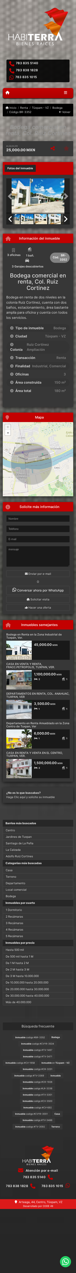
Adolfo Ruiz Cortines (19, 856)
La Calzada (13, 850)
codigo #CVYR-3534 (37, 1043)
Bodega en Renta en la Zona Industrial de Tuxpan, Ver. (34, 636)
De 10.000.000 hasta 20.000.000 (27, 982)
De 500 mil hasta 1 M (19, 956)
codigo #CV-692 (37, 1107)
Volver (65, 112)
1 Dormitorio (14, 910)
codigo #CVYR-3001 (31, 1113)
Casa (9, 870)
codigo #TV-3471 (37, 1056)
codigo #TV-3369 (29, 1075)
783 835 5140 (27, 63)
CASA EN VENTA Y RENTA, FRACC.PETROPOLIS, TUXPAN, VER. (30, 665)
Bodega (57, 108)
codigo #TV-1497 (37, 1050)
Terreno (11, 876)
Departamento (15, 883)
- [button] (8, 432)
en (56, 1062)
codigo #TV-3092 (30, 1126)
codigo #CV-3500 (37, 1101)
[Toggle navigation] (65, 93)
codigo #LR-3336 (37, 1088)
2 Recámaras (14, 916)
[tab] (20, 168)
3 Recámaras (14, 923)
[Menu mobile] (7, 92)
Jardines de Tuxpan (19, 837)
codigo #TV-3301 (37, 1094)
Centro (10, 830)
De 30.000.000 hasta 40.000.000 (27, 995)
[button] (11, 196)
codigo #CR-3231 (37, 1069)
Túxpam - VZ (40, 108)
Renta (24, 108)
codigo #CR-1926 (37, 1082)
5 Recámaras (14, 936)
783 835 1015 (26, 77)
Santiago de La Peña (19, 843)
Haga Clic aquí (15, 797)
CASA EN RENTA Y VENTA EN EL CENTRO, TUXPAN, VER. (34, 754)
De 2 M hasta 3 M (17, 969)
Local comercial (16, 889)
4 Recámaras (14, 929)
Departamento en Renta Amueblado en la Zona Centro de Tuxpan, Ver (37, 724)
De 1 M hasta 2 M (17, 963)
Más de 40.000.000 (18, 1002)
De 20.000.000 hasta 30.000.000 (27, 989)
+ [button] (8, 427)
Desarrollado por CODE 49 (38, 1206)
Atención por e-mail (41, 1170)
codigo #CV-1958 (20, 1062)
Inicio (12, 108)
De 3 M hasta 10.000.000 (22, 976)
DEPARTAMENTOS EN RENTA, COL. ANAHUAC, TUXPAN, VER (37, 695)
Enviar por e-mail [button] (39, 574)
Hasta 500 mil (15, 950)
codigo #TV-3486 (37, 1120)
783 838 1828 (27, 70)
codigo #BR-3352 (30, 1037)
